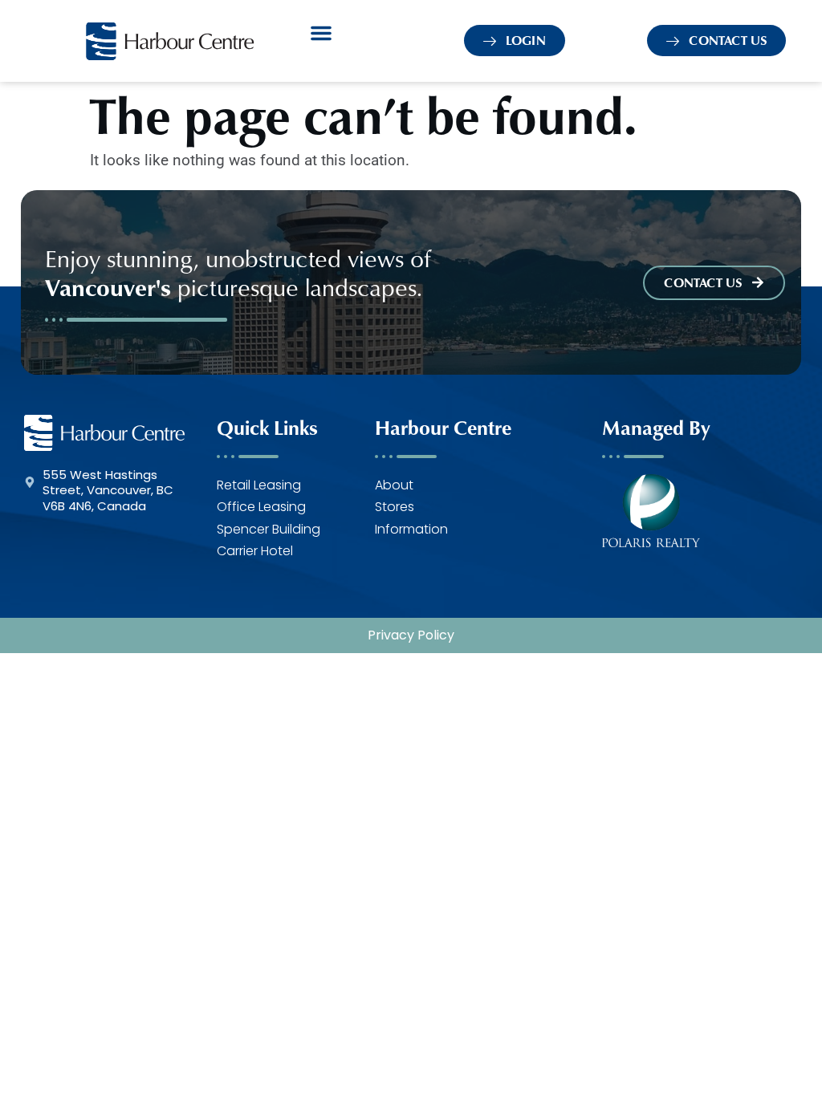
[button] (321, 33)
